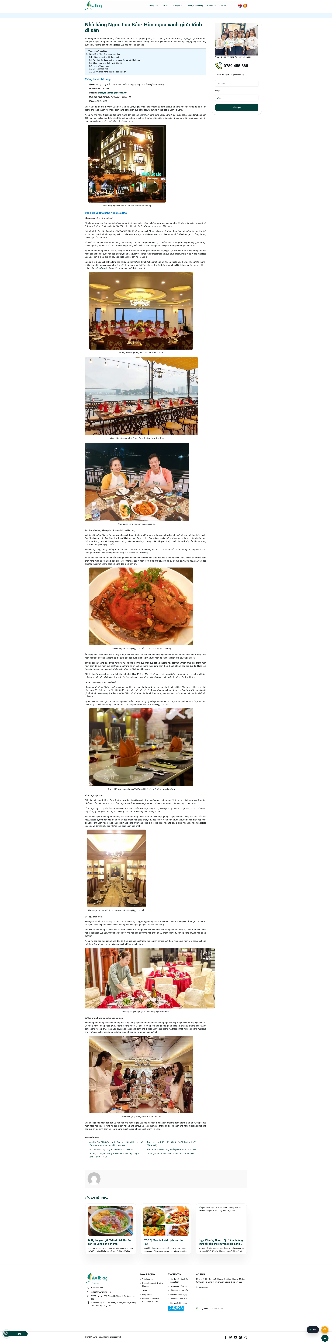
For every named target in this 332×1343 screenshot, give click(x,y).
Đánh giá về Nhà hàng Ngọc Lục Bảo (103, 54)
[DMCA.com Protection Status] (180, 1308)
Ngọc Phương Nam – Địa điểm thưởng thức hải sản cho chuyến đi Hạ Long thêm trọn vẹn (221, 1242)
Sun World (102, 268)
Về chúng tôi (147, 1279)
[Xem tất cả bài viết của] (95, 1178)
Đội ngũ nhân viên (99, 69)
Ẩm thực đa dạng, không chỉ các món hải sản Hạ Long (114, 60)
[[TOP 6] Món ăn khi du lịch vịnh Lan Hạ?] (166, 1221)
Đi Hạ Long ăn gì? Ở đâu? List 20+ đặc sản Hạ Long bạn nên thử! (110, 1242)
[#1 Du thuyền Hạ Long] (97, 5)
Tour (163, 6)
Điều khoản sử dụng (178, 1294)
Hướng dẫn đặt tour (178, 1286)
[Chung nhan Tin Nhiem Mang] (221, 1311)
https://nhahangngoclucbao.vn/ (112, 93)
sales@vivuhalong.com (101, 1292)
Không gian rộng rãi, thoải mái (104, 57)
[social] (225, 1337)
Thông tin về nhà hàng (97, 51)
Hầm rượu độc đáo (99, 66)
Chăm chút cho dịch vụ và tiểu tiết (106, 63)
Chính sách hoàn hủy (179, 1290)
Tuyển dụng (147, 1290)
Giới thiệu (211, 6)
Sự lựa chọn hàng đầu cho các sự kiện (107, 72)
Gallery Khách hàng (195, 6)
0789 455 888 (97, 1288)
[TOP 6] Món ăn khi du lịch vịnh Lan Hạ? (163, 1242)
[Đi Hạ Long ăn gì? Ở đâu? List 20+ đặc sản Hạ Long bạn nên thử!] (110, 1221)
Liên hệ (222, 6)
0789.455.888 (236, 66)
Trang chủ (153, 6)
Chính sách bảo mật (178, 1299)
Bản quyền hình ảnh (178, 1303)
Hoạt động (146, 1294)
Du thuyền (176, 6)
